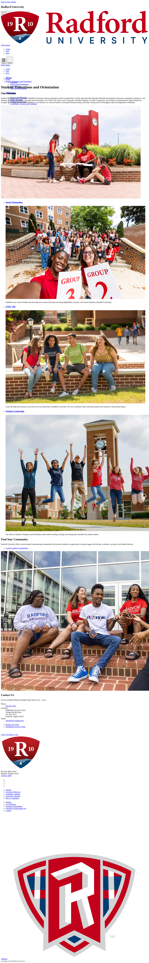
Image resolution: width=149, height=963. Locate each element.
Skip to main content (8, 2)
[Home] (74, 43)
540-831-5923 (11, 706)
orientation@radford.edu (15, 721)
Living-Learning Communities (17, 548)
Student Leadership (15, 411)
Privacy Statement (12, 798)
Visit (7, 51)
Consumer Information (14, 806)
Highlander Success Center (15, 727)
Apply (8, 49)
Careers (8, 811)
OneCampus (5, 45)
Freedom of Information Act (16, 808)
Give (7, 53)
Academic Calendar (13, 794)
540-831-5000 (6, 776)
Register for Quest (12, 725)
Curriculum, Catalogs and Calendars (23, 104)
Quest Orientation (14, 202)
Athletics (4, 959)
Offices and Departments (19, 84)
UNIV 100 (10, 306)
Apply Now (5, 735)
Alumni (8, 790)
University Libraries (13, 796)
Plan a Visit (14, 735)
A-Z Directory (11, 804)
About (9, 78)
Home (8, 79)
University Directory (13, 792)
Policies (8, 802)
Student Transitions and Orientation (19, 81)
